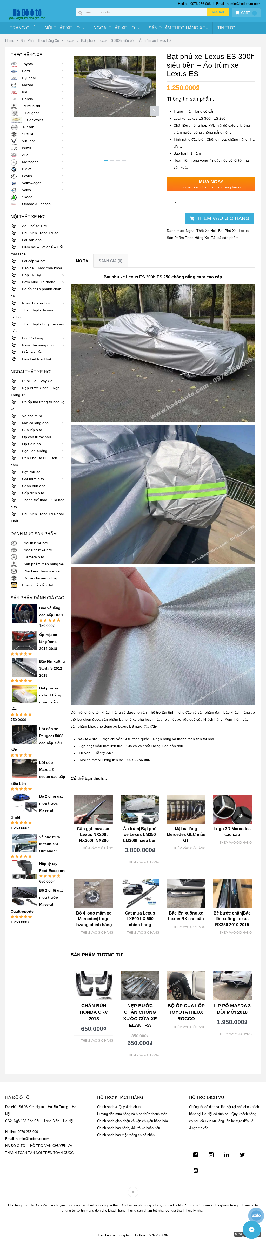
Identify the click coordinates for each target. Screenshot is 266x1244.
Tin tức (226, 27)
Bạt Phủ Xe (227, 231)
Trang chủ (23, 27)
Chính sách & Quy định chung (119, 1107)
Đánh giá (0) (110, 261)
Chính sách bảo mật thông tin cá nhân (126, 1135)
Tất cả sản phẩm (225, 238)
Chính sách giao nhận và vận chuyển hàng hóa (132, 1121)
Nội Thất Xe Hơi (63, 27)
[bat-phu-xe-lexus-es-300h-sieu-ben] (115, 115)
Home (9, 41)
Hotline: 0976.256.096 (194, 3)
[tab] (82, 261)
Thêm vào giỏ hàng (223, 218)
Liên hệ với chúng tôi (114, 1235)
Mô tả (82, 261)
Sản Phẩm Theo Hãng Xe (177, 27)
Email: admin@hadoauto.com (238, 3)
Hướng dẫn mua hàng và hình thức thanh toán (132, 1114)
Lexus (70, 41)
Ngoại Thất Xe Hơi (115, 27)
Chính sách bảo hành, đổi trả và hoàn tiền (128, 1128)
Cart (248, 13)
